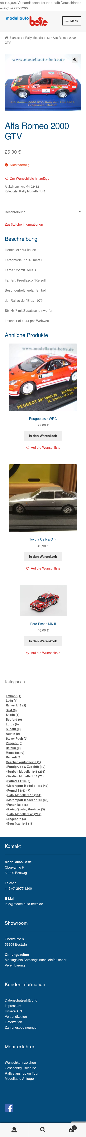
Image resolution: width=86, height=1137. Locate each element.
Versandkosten (16, 1016)
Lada (12, 700)
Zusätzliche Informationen (24, 224)
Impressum (13, 1005)
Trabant (13, 696)
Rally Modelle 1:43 (37, 37)
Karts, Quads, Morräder (26, 809)
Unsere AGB (14, 1011)
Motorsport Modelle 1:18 (27, 785)
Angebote (16, 819)
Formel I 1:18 (18, 781)
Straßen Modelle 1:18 (25, 776)
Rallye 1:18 (16, 705)
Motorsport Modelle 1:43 (27, 800)
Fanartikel (17, 804)
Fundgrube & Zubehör (26, 766)
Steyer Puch (17, 738)
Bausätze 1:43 (20, 823)
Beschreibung (15, 212)
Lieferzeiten (13, 1022)
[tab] (43, 212)
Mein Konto (14, 1130)
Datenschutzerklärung (21, 1000)
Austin (13, 733)
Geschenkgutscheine (23, 762)
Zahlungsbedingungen (21, 1027)
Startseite (16, 37)
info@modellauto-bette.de (24, 903)
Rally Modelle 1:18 (24, 795)
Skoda (12, 715)
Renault (14, 757)
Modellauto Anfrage (19, 1078)
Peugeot (14, 743)
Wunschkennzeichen (20, 1062)
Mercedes (15, 752)
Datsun (13, 748)
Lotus (12, 724)
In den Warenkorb (43, 435)
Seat (11, 710)
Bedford (14, 719)
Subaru (13, 729)
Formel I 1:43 (18, 790)
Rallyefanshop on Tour (21, 1073)
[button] (28, 178)
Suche (43, 1130)
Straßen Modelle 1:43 (26, 771)
